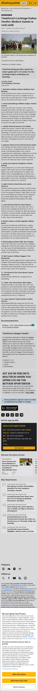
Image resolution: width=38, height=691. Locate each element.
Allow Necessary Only (19, 681)
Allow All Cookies (19, 674)
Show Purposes (19, 687)
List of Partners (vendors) (10, 669)
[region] (19, 649)
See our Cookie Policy (29, 639)
